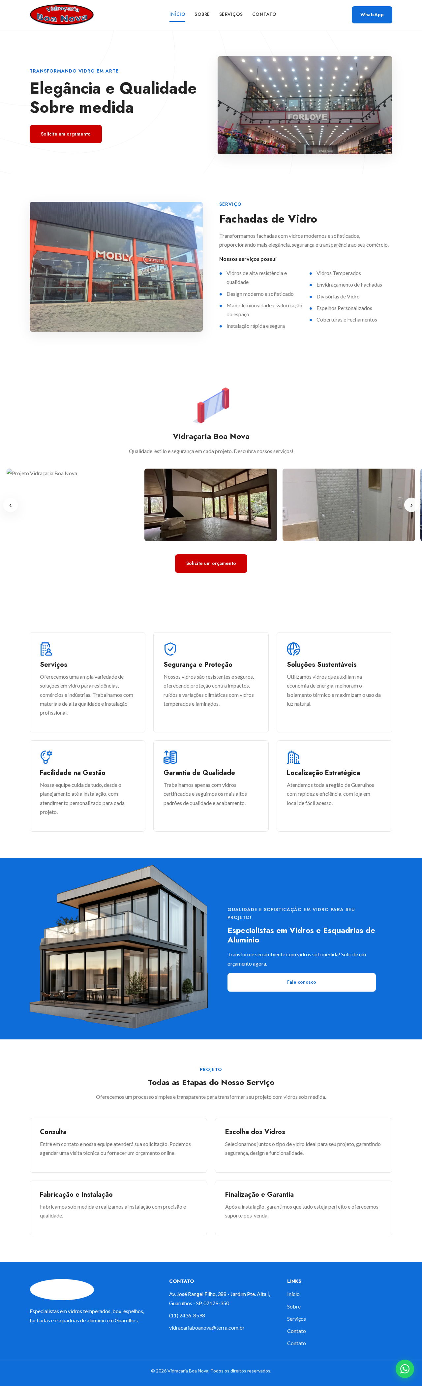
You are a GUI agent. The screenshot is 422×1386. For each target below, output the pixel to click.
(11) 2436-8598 (187, 1315)
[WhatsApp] (405, 1369)
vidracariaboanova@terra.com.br (207, 1327)
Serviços (231, 14)
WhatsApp (372, 14)
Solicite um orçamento (66, 134)
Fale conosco (301, 982)
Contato (264, 14)
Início (177, 14)
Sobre (202, 14)
